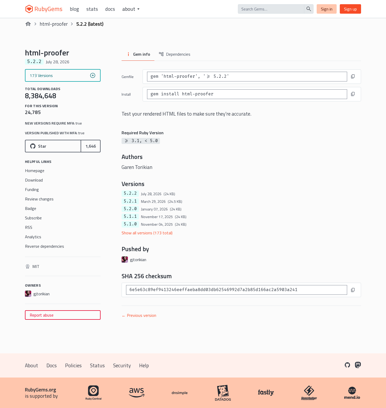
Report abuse (42, 315)
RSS (28, 227)
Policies (73, 365)
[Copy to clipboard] (353, 76)
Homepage (34, 170)
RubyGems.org (40, 389)
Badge (30, 208)
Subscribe (33, 218)
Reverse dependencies (44, 246)
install (126, 94)
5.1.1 (130, 216)
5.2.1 (130, 201)
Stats (92, 9)
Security (122, 365)
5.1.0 (130, 224)
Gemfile (128, 76)
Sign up (350, 9)
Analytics (33, 237)
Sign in (326, 9)
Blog (74, 9)
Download (34, 180)
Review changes (39, 199)
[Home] (28, 24)
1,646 (90, 146)
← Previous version (139, 315)
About (31, 365)
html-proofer (54, 24)
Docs (110, 9)
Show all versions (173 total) (147, 233)
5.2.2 (130, 193)
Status (97, 365)
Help (144, 365)
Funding (32, 189)
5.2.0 (130, 208)
